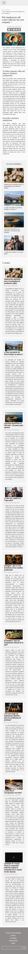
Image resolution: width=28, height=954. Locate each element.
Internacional (13, 941)
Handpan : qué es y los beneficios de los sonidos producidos (13, 567)
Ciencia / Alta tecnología (13, 933)
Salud (13, 943)
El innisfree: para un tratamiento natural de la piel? (13, 642)
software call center (19, 85)
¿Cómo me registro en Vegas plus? (13, 253)
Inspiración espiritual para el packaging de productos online (14, 186)
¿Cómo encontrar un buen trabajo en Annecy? (13, 208)
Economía (13, 938)
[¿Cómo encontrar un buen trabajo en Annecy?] (14, 198)
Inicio (2, 9)
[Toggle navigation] (4, 2)
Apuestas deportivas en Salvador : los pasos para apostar (12, 230)
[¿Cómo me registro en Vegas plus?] (14, 243)
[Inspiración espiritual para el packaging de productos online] (14, 175)
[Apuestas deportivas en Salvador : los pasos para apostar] (14, 219)
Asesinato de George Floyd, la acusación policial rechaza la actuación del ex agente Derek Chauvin (13, 867)
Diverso (8, 9)
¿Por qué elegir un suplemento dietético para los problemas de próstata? (12, 716)
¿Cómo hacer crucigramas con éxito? (13, 791)
